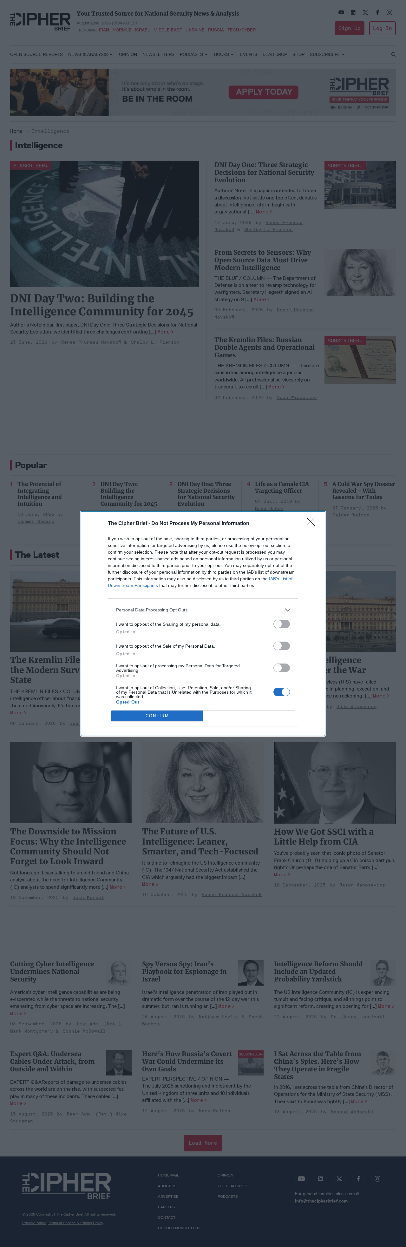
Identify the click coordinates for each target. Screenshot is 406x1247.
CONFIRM (157, 715)
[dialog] (203, 623)
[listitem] (203, 610)
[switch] (281, 624)
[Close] (313, 524)
